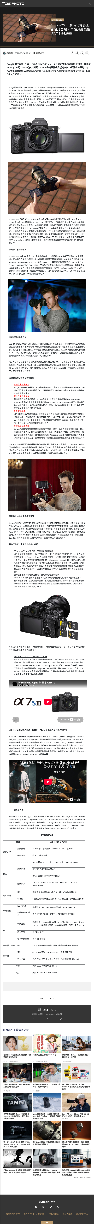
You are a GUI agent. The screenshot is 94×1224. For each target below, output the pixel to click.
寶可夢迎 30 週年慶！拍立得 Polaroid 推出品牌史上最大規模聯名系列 (76, 1086)
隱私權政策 (54, 1214)
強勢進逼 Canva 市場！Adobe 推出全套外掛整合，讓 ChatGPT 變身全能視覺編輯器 (76, 1172)
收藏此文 (40, 53)
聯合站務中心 (82, 1214)
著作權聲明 (40, 1214)
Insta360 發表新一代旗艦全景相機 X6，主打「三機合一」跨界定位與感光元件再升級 (47, 1116)
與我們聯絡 (67, 1214)
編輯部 (10, 53)
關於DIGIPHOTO (13, 1214)
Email (87, 53)
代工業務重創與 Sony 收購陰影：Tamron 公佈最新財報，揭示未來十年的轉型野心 (17, 1116)
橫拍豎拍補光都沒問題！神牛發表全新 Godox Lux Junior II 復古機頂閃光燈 (76, 1144)
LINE (77, 53)
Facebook (72, 53)
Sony (41, 998)
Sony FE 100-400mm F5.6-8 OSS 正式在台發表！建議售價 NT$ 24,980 (75, 1116)
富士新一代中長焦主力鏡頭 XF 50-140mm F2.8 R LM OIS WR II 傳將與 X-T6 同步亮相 (16, 1144)
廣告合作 (28, 1214)
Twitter (82, 53)
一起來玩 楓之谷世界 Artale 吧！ (45, 1055)
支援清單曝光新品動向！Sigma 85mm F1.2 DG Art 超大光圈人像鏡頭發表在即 (46, 1172)
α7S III (52, 998)
